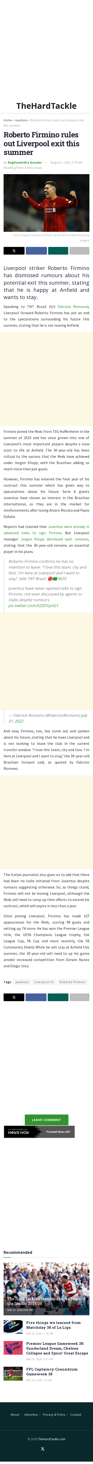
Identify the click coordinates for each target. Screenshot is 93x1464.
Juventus (22, 982)
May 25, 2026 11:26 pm (39, 1333)
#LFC (62, 578)
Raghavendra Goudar (25, 162)
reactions (21, 120)
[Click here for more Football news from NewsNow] (23, 1132)
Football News (55, 1131)
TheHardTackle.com (51, 1439)
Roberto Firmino (72, 982)
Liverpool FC (44, 982)
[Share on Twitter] (14, 251)
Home (8, 120)
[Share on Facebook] (36, 251)
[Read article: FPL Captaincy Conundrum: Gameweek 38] (13, 1373)
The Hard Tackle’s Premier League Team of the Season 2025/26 (46, 1301)
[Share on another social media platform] (79, 251)
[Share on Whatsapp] (58, 251)
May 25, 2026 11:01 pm (39, 1359)
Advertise (31, 1414)
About (14, 1414)
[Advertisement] (46, 49)
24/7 (67, 1131)
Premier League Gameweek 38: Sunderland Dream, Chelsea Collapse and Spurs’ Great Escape (57, 1348)
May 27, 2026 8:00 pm (20, 1310)
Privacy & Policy (54, 1414)
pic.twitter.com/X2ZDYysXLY (33, 605)
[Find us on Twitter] (43, 1449)
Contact (75, 1414)
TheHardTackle (46, 106)
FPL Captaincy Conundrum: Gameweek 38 (52, 1371)
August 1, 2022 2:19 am (66, 162)
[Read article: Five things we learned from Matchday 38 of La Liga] (13, 1327)
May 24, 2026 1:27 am (39, 1380)
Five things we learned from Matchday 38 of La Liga (53, 1325)
